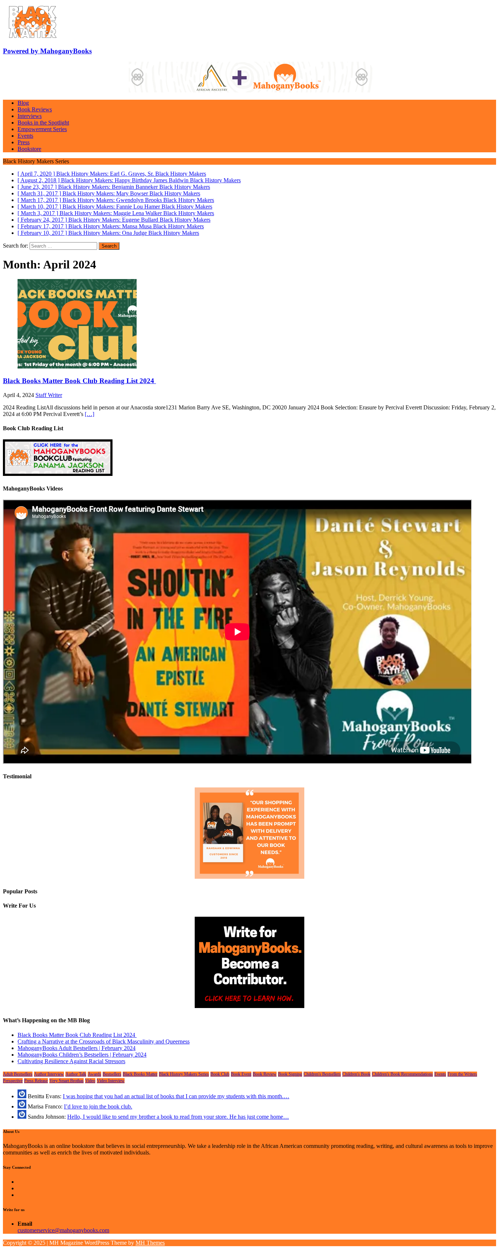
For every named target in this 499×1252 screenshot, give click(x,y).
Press (24, 142)
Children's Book (356, 1074)
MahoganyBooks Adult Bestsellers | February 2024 (77, 1048)
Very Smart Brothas (66, 1080)
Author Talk (75, 1074)
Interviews (30, 116)
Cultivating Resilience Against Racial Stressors (71, 1061)
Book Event (241, 1074)
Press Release (36, 1080)
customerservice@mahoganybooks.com (63, 1230)
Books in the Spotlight (43, 122)
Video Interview (111, 1080)
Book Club (219, 1074)
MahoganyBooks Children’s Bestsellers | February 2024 (82, 1054)
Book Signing (290, 1074)
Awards (94, 1074)
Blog (23, 103)
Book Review (265, 1074)
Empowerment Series (42, 129)
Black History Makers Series (184, 1074)
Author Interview (49, 1074)
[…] (89, 414)
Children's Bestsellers (322, 1074)
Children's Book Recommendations (402, 1074)
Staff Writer (48, 395)
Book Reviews (35, 109)
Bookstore (29, 149)
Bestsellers (112, 1074)
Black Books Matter (140, 1074)
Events (25, 136)
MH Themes (150, 1243)
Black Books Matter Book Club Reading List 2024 (79, 381)
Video (90, 1080)
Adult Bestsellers (18, 1074)
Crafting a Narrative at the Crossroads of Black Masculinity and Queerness (104, 1041)
